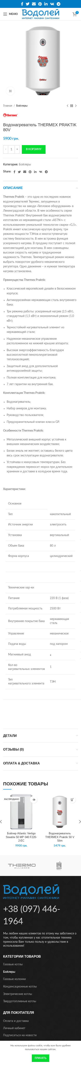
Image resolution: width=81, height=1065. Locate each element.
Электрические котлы (17, 994)
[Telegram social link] (58, 4)
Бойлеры (22, 105)
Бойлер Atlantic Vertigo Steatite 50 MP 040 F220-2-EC (21, 837)
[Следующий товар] (76, 106)
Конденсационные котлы (20, 986)
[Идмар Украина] (59, 865)
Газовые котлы (13, 964)
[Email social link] (34, 4)
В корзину (33, 149)
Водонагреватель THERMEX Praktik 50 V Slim (59, 837)
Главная (8, 105)
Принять (40, 1058)
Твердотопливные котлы (19, 1001)
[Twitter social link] (28, 4)
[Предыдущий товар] (67, 106)
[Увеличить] (10, 91)
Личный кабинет (14, 1028)
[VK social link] (52, 4)
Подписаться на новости (20, 1035)
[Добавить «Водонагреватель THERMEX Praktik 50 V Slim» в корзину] (72, 799)
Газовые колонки (14, 979)
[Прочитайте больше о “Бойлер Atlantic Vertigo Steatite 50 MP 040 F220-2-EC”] (33, 799)
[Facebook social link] (22, 4)
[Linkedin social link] (46, 4)
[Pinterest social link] (40, 4)
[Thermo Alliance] (21, 865)
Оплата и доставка (16, 1021)
